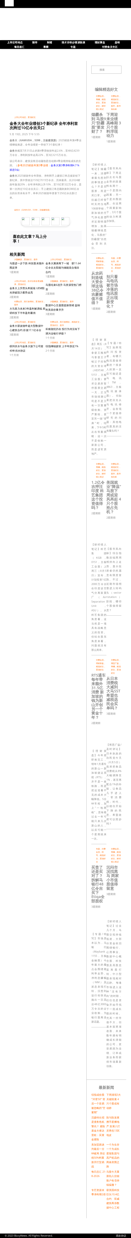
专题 (113, 258)
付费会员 (18, 301)
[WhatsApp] (70, 236)
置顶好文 (32, 117)
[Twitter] (60, 236)
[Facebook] (55, 236)
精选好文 (76, 322)
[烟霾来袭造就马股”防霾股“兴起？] (107, 142)
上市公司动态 (20, 117)
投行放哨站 (29, 301)
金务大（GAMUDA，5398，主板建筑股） (32, 209)
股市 (36, 259)
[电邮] (75, 241)
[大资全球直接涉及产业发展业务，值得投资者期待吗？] (107, 313)
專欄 (98, 99)
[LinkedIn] (65, 236)
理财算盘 (100, 261)
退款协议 (121, 1235)
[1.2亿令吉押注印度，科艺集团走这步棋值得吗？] (107, 518)
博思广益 (115, 663)
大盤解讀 (18, 259)
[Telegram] (75, 236)
